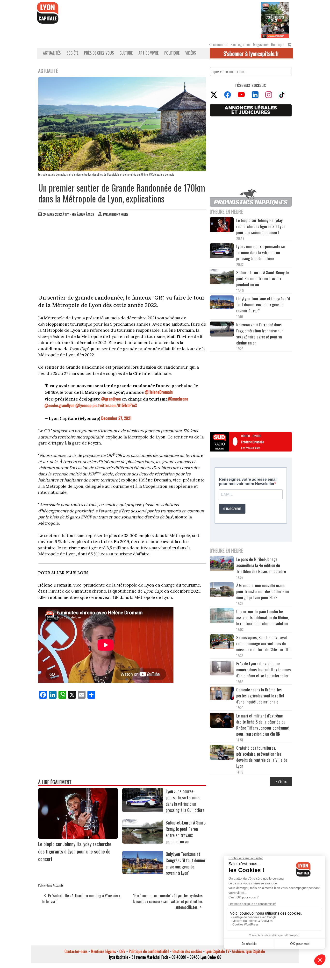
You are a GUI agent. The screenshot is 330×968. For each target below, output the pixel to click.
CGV (122, 951)
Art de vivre (148, 53)
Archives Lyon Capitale (248, 951)
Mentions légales (103, 951)
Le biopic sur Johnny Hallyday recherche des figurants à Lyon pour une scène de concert (74, 851)
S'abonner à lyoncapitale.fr (251, 53)
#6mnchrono (178, 399)
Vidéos (190, 53)
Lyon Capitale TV (218, 951)
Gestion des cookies (187, 951)
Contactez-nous (76, 951)
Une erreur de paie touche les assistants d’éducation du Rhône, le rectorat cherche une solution (262, 617)
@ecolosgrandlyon (59, 405)
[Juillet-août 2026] (275, 19)
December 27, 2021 (116, 418)
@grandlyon (111, 399)
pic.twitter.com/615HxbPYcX (115, 405)
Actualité (58, 885)
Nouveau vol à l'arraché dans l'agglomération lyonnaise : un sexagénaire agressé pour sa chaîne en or (259, 334)
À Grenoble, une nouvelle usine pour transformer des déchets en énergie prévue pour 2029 (262, 591)
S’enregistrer (240, 44)
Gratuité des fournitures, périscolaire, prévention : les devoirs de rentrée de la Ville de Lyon (261, 757)
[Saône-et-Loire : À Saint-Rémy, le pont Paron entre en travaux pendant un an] (142, 842)
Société (72, 53)
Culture (126, 53)
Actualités (52, 53)
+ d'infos (281, 781)
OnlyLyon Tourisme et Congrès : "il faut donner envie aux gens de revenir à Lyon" (185, 863)
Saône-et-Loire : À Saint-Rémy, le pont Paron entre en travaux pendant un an (186, 832)
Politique (171, 53)
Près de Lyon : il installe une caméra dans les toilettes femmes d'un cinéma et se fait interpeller (263, 669)
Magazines (260, 44)
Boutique (277, 44)
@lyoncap (83, 405)
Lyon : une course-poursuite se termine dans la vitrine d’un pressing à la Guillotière (185, 800)
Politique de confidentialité (149, 951)
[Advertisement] (122, 256)
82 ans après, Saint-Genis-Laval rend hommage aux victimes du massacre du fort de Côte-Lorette (263, 643)
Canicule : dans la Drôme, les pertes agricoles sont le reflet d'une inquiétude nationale (260, 696)
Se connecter (218, 44)
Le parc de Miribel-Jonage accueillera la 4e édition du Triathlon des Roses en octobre (261, 565)
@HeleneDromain (159, 392)
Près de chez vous (99, 53)
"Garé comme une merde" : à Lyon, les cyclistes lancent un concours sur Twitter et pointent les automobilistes (168, 901)
